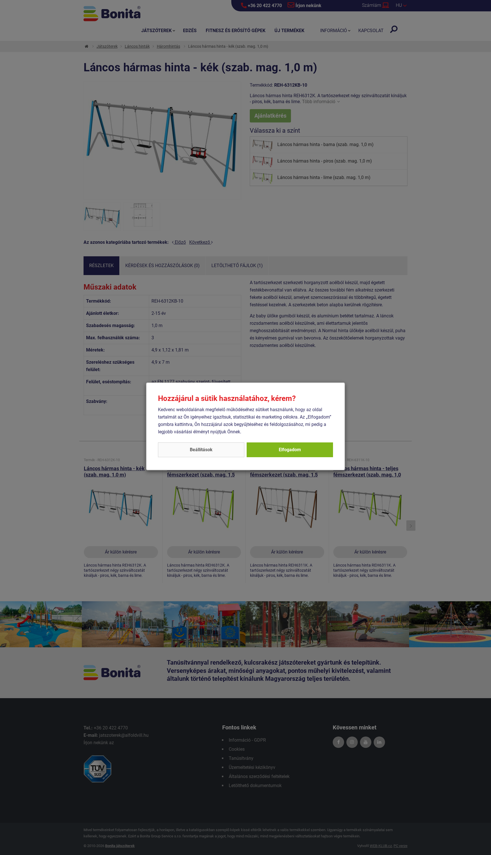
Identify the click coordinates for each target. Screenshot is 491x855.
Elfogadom (290, 449)
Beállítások (201, 449)
